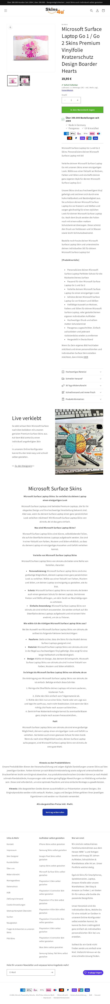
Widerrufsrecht (13, 874)
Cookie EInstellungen (16, 905)
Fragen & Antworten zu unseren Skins (20, 931)
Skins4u (18, 995)
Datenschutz (12, 886)
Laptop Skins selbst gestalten (52, 865)
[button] (6, 11)
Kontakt (10, 844)
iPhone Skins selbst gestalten (52, 844)
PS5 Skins (11, 938)
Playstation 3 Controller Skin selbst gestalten (51, 939)
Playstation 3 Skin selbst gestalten (50, 930)
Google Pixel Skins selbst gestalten (50, 858)
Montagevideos (13, 880)
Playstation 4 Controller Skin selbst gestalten (51, 921)
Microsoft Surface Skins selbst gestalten (52, 873)
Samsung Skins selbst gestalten (53, 850)
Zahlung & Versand (15, 898)
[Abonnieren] (52, 972)
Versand (97, 995)
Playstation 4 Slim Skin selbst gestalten (52, 911)
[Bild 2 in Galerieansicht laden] (24, 80)
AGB (8, 892)
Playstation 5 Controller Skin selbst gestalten (51, 892)
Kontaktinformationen (61, 998)
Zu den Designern (23, 466)
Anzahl (64, 95)
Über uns (11, 868)
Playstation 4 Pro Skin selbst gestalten (51, 902)
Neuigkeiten (12, 923)
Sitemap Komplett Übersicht (19, 911)
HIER (86, 357)
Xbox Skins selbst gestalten (51, 947)
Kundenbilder (13, 862)
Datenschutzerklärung (78, 995)
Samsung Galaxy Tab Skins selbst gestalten (53, 955)
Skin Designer (13, 856)
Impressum (11, 850)
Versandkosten (67, 90)
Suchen (10, 917)
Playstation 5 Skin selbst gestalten (50, 883)
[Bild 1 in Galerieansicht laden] (12, 80)
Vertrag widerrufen (55, 812)
